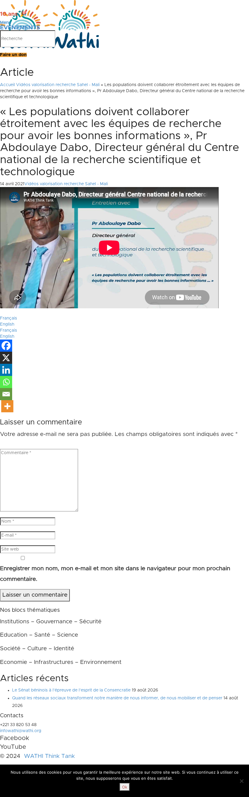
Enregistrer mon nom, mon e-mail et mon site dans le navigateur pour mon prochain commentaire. (115, 574)
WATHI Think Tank (49, 756)
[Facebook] (6, 346)
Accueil (7, 85)
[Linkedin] (6, 370)
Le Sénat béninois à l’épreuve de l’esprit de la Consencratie (71, 690)
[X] (6, 358)
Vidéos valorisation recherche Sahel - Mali (58, 85)
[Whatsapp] (6, 382)
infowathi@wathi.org (20, 731)
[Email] (6, 394)
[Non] (241, 781)
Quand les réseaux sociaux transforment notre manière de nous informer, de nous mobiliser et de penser (117, 698)
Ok (124, 787)
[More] (7, 406)
